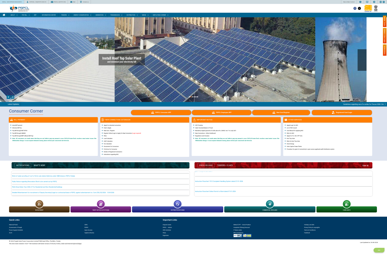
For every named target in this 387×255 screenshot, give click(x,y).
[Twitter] (359, 8)
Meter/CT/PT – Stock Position (242, 224)
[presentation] (9, 59)
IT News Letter (238, 230)
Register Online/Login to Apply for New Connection (122, 133)
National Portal (13, 224)
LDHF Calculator (108, 141)
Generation (99, 15)
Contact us (86, 2)
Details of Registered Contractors (113, 152)
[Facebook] (354, 8)
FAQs (105, 136)
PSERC (86, 227)
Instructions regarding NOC (111, 154)
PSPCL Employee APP (223, 112)
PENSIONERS (385, 50)
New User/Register (283, 112)
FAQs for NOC (290, 133)
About (13, 15)
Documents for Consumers (111, 146)
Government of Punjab (15, 227)
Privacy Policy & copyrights (312, 227)
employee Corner (385, 35)
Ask (379, 250)
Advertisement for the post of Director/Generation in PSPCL (32, 186)
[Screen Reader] (367, 2)
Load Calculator (108, 138)
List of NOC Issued (292, 128)
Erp (35, 15)
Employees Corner (159, 15)
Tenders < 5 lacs (225, 165)
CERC (86, 224)
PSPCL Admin (385, 21)
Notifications (22, 165)
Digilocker (166, 235)
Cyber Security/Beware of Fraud (204, 128)
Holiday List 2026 (309, 224)
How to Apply (107, 128)
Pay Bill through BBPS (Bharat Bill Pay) (22, 136)
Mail (74, 2)
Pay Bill (24, 15)
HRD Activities (167, 230)
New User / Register (109, 130)
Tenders (64, 15)
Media (144, 15)
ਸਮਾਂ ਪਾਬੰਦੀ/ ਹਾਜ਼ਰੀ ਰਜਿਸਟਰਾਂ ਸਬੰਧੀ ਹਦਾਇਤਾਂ (207, 194)
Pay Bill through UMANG (19, 133)
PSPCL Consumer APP (163, 112)
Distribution (131, 15)
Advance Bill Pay (17, 128)
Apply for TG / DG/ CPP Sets (294, 136)
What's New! (39, 165)
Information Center (49, 15)
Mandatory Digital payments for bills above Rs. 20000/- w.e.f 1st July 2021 (215, 130)
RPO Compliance (238, 233)
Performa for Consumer (110, 149)
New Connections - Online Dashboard (205, 133)
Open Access (88, 230)
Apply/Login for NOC (292, 125)
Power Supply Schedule (16, 230)
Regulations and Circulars (202, 136)
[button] (189, 96)
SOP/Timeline (199, 125)
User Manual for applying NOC (295, 130)
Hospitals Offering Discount (242, 227)
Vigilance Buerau (89, 233)
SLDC (10, 233)
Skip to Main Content (349, 2)
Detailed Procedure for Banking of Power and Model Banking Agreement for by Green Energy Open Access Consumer (233, 187)
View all (365, 165)
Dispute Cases (167, 224)
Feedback (307, 233)
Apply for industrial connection (112, 125)
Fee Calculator (108, 144)
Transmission (115, 15)
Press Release (206, 165)
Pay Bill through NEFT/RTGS (19, 130)
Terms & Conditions (310, 230)
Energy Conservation (81, 15)
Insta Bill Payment (17, 125)
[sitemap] (374, 2)
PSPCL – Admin (167, 227)
